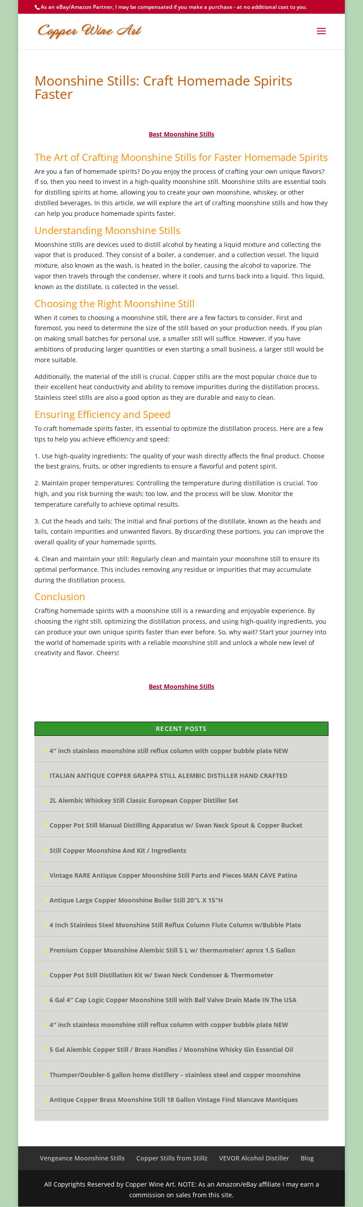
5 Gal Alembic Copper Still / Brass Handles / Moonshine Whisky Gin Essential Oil (171, 1049)
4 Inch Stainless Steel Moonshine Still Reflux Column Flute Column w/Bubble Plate (175, 925)
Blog (307, 1158)
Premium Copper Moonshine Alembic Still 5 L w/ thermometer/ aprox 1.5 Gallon (172, 950)
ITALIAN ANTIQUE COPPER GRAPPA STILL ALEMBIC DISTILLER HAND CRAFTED (168, 775)
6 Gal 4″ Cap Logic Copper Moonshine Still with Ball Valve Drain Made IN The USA (173, 1000)
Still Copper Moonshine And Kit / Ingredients (118, 850)
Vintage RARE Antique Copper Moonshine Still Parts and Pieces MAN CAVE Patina (173, 875)
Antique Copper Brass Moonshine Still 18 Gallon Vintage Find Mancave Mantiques (174, 1099)
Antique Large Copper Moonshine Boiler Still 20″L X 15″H (136, 900)
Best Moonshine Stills (181, 134)
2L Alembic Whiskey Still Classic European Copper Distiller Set (144, 800)
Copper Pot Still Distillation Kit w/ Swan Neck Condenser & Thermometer (161, 975)
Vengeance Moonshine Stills (82, 1158)
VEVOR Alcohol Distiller (254, 1158)
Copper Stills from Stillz (172, 1158)
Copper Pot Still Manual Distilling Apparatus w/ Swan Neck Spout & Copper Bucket (176, 825)
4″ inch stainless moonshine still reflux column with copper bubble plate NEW (169, 750)
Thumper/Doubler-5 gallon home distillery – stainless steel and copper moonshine (175, 1074)
